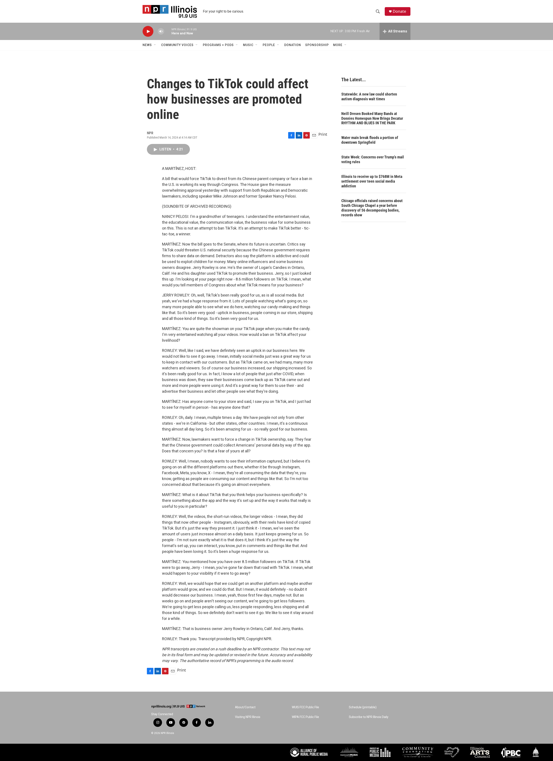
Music (248, 45)
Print (322, 134)
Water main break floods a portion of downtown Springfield (369, 140)
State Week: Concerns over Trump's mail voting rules (372, 159)
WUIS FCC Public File (305, 707)
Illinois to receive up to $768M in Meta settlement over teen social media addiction (371, 181)
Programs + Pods (218, 45)
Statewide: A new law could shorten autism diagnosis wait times (369, 96)
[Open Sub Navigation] (155, 45)
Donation (292, 45)
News (147, 45)
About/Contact (245, 707)
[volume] (161, 31)
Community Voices (177, 45)
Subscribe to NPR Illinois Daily (368, 717)
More (337, 45)
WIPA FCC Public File (305, 717)
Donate (399, 11)
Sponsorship (317, 45)
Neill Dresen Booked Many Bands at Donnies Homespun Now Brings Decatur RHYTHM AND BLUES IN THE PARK (372, 118)
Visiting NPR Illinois (247, 717)
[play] (148, 31)
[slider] (167, 31)
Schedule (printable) (363, 707)
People (269, 45)
